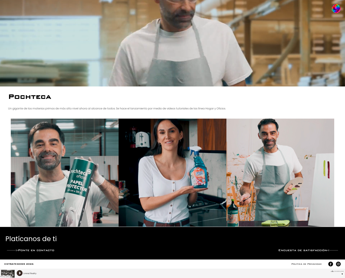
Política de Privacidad (306, 264)
